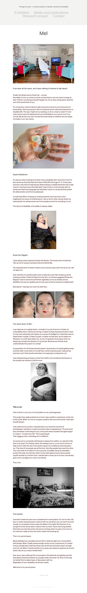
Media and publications (51, 13)
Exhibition (22, 13)
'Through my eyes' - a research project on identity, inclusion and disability (43, 7)
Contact (58, 16)
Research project (35, 16)
